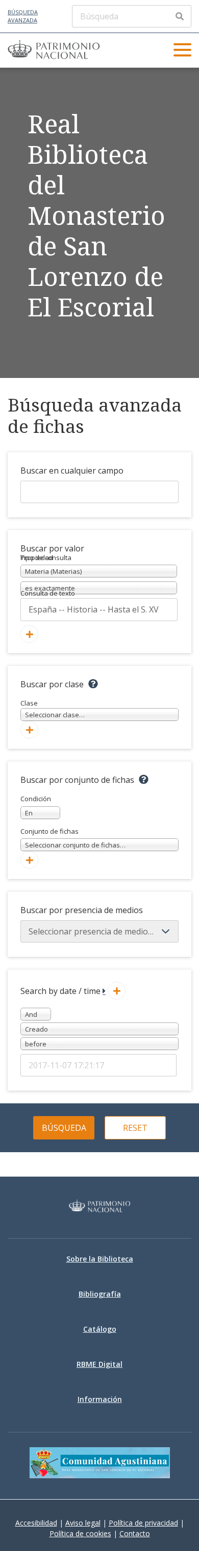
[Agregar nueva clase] (29, 730)
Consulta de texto (47, 593)
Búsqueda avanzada (23, 16)
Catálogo (99, 1329)
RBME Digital (99, 1364)
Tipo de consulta (45, 557)
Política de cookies (80, 1533)
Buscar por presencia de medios (81, 910)
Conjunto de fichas (73, 838)
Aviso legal (83, 1523)
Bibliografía (100, 1294)
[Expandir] (104, 991)
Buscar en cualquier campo (71, 470)
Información (100, 1399)
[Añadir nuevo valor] (29, 634)
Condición (35, 805)
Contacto (134, 1533)
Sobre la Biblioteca (99, 1259)
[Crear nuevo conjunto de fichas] (29, 860)
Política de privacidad (143, 1523)
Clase (52, 709)
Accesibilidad (36, 1523)
